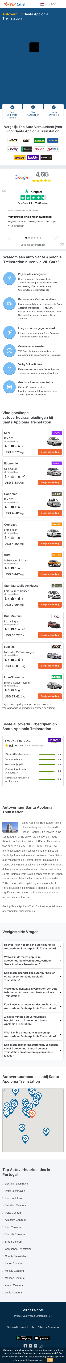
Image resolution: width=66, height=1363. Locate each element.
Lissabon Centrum (15, 1205)
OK (50, 1360)
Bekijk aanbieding (50, 452)
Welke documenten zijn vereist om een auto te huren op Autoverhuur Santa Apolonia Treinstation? (31, 992)
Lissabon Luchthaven (17, 1183)
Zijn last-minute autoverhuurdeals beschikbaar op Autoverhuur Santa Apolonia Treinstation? (25, 1020)
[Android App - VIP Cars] (24, 1338)
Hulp (32, 1327)
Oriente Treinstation (16, 1256)
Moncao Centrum (15, 1278)
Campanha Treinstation (18, 1249)
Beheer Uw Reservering (48, 1327)
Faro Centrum (13, 1227)
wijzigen (39, 1360)
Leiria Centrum (13, 1292)
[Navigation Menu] (62, 4)
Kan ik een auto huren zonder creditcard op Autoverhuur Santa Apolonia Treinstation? (30, 1006)
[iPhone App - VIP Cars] (42, 1338)
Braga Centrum (13, 1241)
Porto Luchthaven (15, 1191)
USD (53, 4)
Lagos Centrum (13, 1263)
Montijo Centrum (14, 1270)
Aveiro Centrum (14, 1285)
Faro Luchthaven (14, 1198)
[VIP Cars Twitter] (30, 1346)
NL (46, 4)
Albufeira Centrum (15, 1220)
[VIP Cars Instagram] (40, 1346)
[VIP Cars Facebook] (25, 1346)
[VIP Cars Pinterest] (35, 1346)
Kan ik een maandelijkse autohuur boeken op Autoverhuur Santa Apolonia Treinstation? (29, 976)
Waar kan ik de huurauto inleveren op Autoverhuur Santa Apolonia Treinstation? (30, 1034)
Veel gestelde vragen (16, 1327)
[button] (46, 1132)
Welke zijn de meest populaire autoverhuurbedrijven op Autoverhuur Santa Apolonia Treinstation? (27, 960)
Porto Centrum (13, 1212)
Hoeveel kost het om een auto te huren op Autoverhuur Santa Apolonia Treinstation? (30, 946)
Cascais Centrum (15, 1234)
